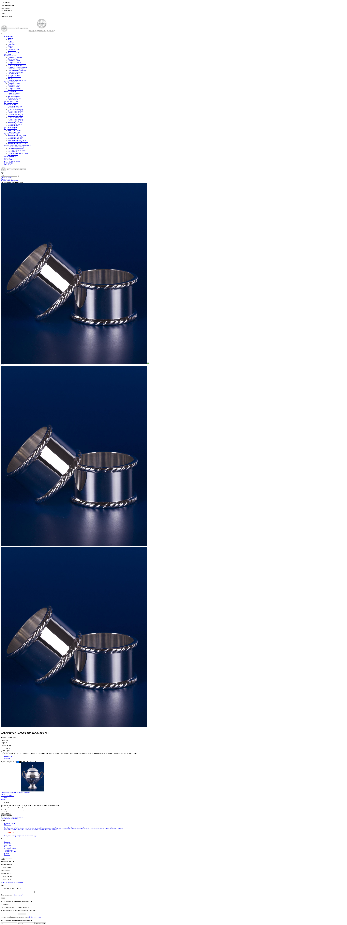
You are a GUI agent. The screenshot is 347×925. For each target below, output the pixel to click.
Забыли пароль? (18, 895)
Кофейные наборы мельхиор (17, 150)
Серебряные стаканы (14, 62)
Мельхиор (7, 825)
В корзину (4, 752)
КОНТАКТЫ (8, 163)
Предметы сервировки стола (17, 80)
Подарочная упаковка (11, 103)
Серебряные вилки (14, 85)
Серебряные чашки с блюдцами (17, 67)
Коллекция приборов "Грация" (17, 143)
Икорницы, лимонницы (15, 72)
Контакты (7, 855)
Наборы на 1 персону (14, 130)
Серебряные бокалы (14, 60)
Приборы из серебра (10, 82)
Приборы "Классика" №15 (16, 114)
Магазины (7, 845)
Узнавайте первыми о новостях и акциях (13, 810)
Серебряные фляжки (14, 77)
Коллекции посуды (31, 836)
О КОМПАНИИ (9, 36)
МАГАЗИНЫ (8, 160)
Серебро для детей (10, 91)
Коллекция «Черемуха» (15, 106)
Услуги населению (13, 52)
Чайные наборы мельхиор (16, 147)
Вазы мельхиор (12, 151)
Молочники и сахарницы (16, 69)
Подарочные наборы (10, 129)
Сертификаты (12, 51)
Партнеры (11, 43)
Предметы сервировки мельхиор (18, 153)
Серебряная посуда (10, 56)
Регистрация (22, 914)
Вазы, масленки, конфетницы (17, 70)
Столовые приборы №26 (15, 121)
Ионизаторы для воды (11, 101)
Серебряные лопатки (14, 88)
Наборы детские (13, 99)
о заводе (10, 38)
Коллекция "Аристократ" (16, 122)
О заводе (7, 842)
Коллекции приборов (11, 104)
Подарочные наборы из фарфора (14, 836)
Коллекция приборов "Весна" (17, 135)
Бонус (10, 47)
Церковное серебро (10, 156)
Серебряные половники (15, 90)
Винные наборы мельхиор (16, 148)
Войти (3, 898)
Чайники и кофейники (15, 65)
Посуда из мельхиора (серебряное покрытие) (18, 145)
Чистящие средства (117, 828)
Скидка (10, 46)
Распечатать (8, 758)
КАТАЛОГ (7, 54)
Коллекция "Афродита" (15, 124)
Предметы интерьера (10, 127)
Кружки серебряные (14, 96)
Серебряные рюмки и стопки (17, 64)
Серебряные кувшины (15, 57)
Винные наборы (13, 59)
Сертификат (8, 756)
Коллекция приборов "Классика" (18, 142)
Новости (10, 39)
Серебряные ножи (13, 86)
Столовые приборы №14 (15, 112)
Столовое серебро (9, 823)
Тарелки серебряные (14, 98)
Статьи (10, 41)
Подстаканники (13, 73)
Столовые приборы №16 (15, 116)
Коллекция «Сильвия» (15, 108)
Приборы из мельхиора (11, 134)
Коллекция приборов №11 (16, 138)
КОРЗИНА (8, 164)
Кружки (10, 78)
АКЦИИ (7, 158)
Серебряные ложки (14, 83)
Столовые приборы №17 (15, 117)
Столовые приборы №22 (15, 119)
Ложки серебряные (14, 93)
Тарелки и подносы (14, 75)
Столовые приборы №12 (15, 111)
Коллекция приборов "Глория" (17, 140)
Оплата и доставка (10, 847)
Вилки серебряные (14, 95)
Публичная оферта (13, 49)
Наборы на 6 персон (14, 132)
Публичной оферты (35, 917)
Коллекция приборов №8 (15, 137)
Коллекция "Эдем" (14, 125)
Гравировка (11, 44)
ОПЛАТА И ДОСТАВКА (12, 161)
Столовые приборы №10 (15, 109)
